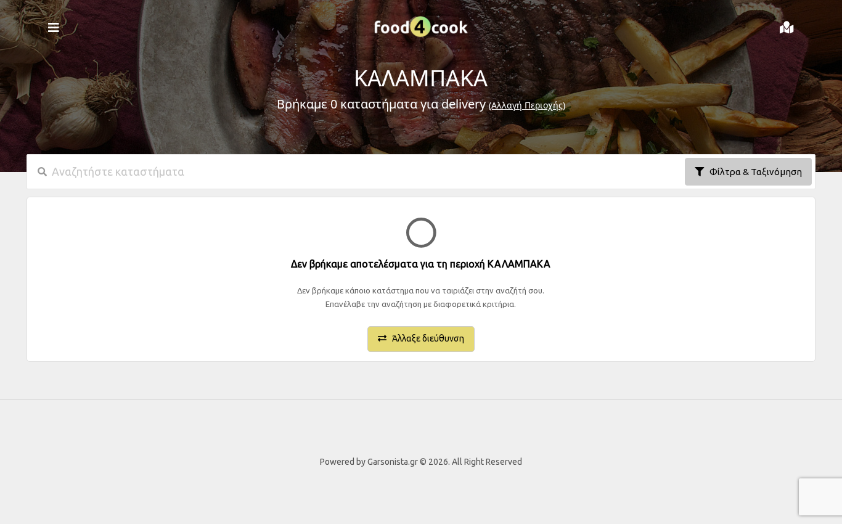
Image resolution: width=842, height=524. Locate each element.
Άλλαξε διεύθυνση (425, 338)
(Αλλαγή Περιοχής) (527, 105)
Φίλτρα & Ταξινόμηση (753, 171)
